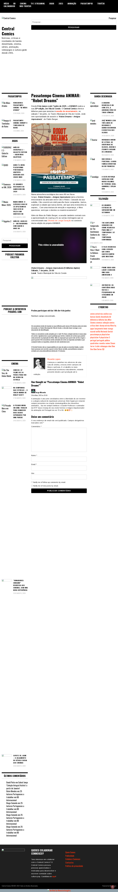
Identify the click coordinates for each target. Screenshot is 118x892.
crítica (92, 325)
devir (97, 325)
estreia (107, 325)
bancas (92, 316)
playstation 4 (95, 337)
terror (92, 346)
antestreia (99, 313)
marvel (92, 331)
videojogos (104, 346)
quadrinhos (94, 343)
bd (110, 316)
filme (112, 325)
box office (108, 319)
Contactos (69, 862)
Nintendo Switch (107, 331)
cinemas (99, 322)
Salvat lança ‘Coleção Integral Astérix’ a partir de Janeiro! (17, 785)
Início (6, 3)
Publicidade (69, 855)
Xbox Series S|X (98, 349)
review (107, 343)
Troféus (101, 3)
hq (115, 325)
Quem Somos (70, 852)
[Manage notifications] (112, 887)
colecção (106, 322)
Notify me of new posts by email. (46, 486)
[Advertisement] (59, 72)
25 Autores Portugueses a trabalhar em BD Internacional (15, 796)
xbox (109, 346)
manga (110, 328)
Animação (72, 3)
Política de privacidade (74, 865)
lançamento (98, 328)
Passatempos (87, 3)
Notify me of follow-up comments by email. (49, 482)
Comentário (36, 426)
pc (100, 334)
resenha (102, 343)
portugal (93, 340)
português (100, 340)
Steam (112, 343)
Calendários (9, 6)
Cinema (23, 3)
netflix (98, 331)
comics (111, 322)
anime (92, 313)
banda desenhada (102, 316)
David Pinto (10, 782)
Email (34, 464)
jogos (92, 328)
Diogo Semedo (11, 803)
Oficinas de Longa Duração (59, 221)
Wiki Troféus (25, 6)
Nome (34, 455)
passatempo (94, 334)
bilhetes (101, 319)
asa (110, 313)
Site (32, 473)
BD (14, 3)
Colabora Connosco (72, 859)
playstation (106, 334)
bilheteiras (94, 319)
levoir (106, 328)
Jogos (51, 3)
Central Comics (8, 30)
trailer (97, 346)
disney (102, 325)
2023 (61, 3)
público (107, 340)
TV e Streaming (38, 3)
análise (106, 313)
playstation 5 (105, 337)
